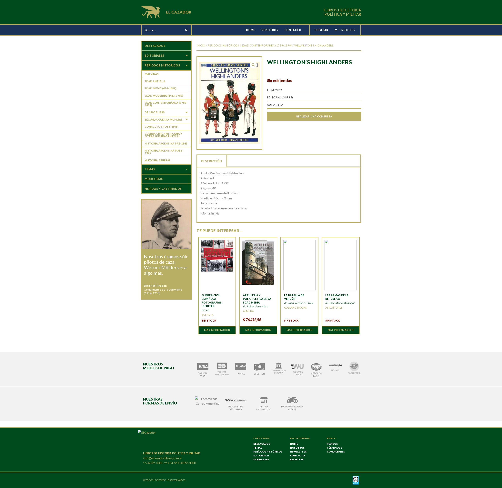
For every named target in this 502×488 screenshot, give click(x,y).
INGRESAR (321, 30)
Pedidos (332, 443)
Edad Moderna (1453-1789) (164, 95)
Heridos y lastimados (163, 188)
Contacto (293, 30)
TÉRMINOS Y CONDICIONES (336, 449)
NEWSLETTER (298, 451)
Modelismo (154, 179)
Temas (150, 169)
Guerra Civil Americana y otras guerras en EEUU (163, 135)
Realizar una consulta (314, 116)
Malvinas (152, 74)
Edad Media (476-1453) (160, 88)
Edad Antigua (155, 81)
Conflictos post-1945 (161, 126)
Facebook (297, 459)
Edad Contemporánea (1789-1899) (267, 45)
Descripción (211, 161)
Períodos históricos (223, 45)
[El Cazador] (167, 12)
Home (250, 30)
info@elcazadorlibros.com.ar (162, 458)
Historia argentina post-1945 (164, 152)
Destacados (155, 45)
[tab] (211, 160)
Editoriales (154, 55)
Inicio (200, 45)
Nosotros (269, 30)
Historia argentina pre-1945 (166, 143)
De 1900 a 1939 (155, 112)
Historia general (158, 160)
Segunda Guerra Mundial (163, 119)
